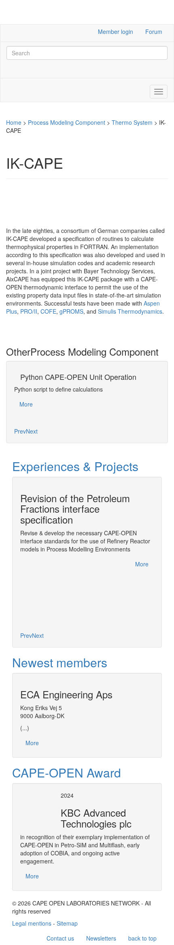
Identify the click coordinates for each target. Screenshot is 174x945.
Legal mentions (31, 923)
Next (32, 431)
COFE (48, 311)
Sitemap (67, 923)
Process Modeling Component (66, 122)
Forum (153, 31)
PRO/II (28, 311)
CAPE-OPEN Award (66, 772)
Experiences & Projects (75, 466)
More (26, 404)
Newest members (59, 662)
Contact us (60, 938)
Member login (115, 31)
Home (13, 122)
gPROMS (71, 311)
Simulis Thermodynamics (130, 311)
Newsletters (101, 938)
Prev (20, 431)
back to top (142, 938)
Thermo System (132, 122)
